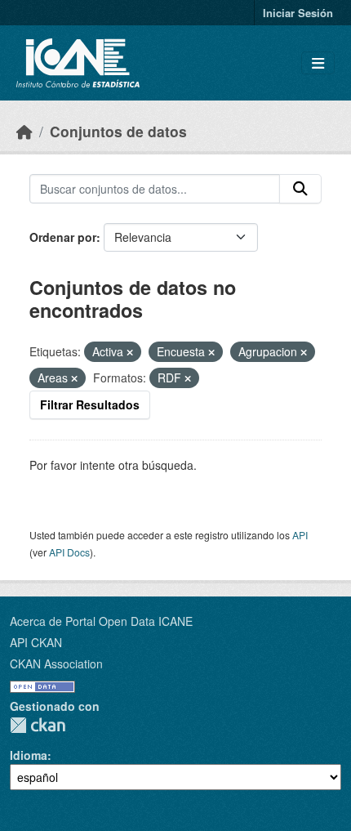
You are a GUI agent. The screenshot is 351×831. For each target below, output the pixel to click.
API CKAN (36, 642)
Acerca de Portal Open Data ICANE (101, 621)
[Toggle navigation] (318, 63)
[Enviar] (300, 188)
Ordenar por (62, 237)
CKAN (37, 725)
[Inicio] (24, 131)
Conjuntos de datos (118, 131)
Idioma (28, 755)
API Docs (69, 552)
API (300, 535)
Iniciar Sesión (298, 12)
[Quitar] (130, 352)
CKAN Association (56, 663)
